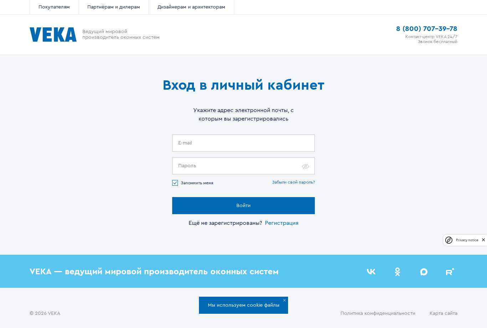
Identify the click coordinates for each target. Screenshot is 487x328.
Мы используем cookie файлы (244, 305)
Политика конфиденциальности (377, 313)
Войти (243, 205)
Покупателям (54, 7)
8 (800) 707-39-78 (426, 28)
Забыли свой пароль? (293, 182)
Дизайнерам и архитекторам (191, 7)
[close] (483, 240)
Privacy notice (467, 240)
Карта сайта (443, 313)
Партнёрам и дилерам (113, 7)
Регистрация (281, 223)
